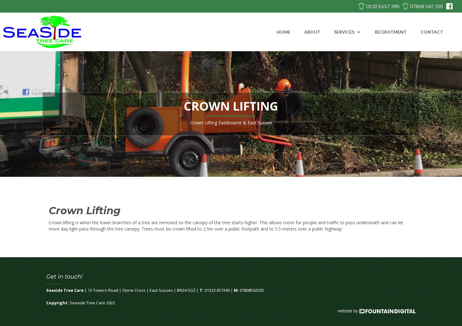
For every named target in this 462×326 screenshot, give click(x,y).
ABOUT (312, 32)
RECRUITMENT (391, 32)
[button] (347, 32)
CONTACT (432, 32)
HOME (283, 32)
